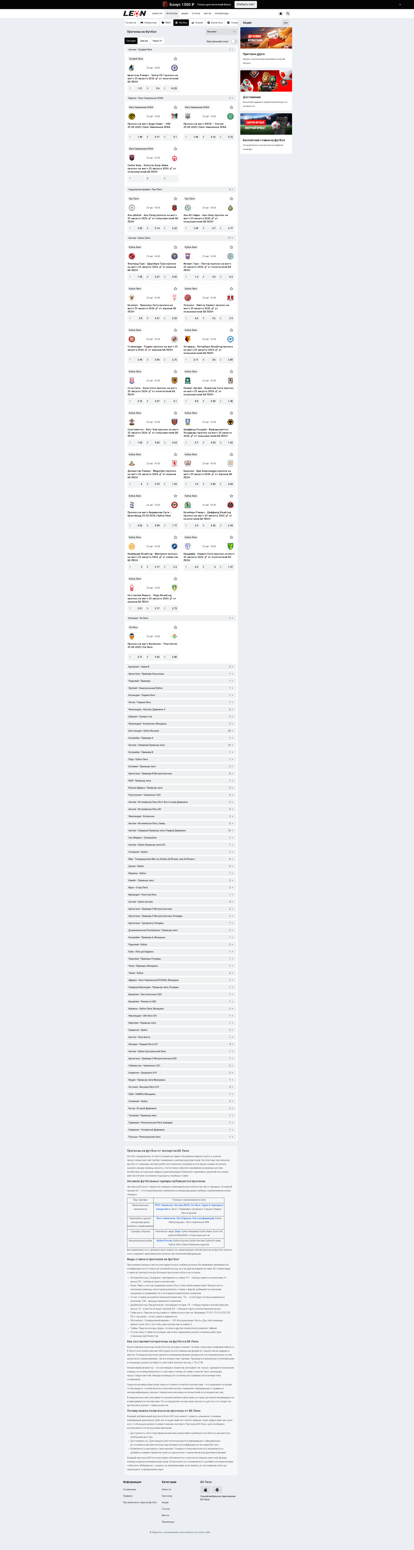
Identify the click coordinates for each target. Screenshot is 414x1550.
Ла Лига (133, 627)
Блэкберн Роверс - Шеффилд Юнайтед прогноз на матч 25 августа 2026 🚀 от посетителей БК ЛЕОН (208, 515)
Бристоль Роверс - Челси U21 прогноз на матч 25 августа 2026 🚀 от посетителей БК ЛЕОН (153, 78)
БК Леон (206, 1482)
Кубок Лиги (135, 247)
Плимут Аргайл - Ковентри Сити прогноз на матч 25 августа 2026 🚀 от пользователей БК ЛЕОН (209, 391)
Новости (157, 13)
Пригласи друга (254, 54)
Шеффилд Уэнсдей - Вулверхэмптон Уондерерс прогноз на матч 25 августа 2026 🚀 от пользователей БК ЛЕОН (208, 432)
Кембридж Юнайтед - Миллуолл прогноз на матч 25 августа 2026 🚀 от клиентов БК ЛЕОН (153, 557)
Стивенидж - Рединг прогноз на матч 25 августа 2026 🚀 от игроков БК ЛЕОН (153, 348)
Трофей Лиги (136, 58)
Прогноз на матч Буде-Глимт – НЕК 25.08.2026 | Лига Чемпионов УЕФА (149, 125)
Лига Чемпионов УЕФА (141, 107)
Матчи (207, 13)
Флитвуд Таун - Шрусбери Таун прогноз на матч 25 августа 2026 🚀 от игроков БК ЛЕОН (152, 267)
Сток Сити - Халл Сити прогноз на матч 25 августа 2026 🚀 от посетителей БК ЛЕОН (152, 391)
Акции (184, 13)
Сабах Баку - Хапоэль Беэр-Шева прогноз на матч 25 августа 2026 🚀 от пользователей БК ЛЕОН (152, 168)
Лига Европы (183, 1218)
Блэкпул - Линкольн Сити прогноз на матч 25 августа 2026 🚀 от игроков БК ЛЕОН (152, 308)
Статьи (196, 13)
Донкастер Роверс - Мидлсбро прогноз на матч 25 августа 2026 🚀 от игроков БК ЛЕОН (152, 474)
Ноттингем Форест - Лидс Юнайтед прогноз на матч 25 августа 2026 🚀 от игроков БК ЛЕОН (152, 598)
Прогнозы (171, 13)
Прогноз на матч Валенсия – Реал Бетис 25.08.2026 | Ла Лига (152, 645)
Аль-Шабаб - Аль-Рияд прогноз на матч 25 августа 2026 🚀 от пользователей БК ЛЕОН (153, 218)
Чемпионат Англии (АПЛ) (175, 1205)
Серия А (205, 1205)
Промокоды (222, 13)
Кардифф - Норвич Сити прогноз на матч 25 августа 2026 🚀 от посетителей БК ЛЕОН (209, 557)
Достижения (252, 97)
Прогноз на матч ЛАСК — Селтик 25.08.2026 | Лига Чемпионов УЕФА (205, 125)
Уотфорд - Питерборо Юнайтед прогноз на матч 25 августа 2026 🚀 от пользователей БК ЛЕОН (208, 350)
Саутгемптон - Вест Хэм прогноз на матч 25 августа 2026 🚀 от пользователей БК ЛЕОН (153, 432)
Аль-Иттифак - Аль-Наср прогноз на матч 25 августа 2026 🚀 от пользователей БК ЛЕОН (206, 218)
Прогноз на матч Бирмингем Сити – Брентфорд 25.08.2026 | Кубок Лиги (149, 514)
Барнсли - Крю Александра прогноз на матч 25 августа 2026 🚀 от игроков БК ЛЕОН (208, 474)
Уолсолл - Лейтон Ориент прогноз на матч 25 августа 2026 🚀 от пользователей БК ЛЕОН (206, 308)
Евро (178, 1231)
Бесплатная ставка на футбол (264, 140)
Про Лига (134, 198)
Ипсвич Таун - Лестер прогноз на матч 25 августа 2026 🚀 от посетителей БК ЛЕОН (207, 267)
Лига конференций (203, 1218)
